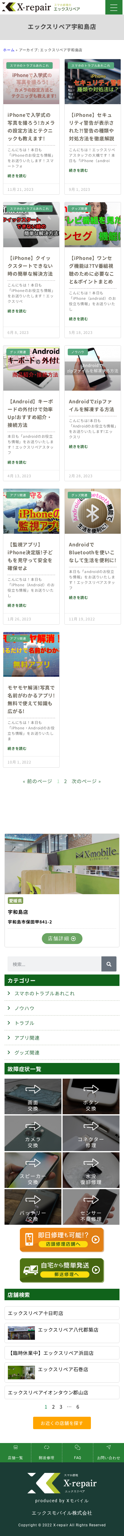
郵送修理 (46, 1458)
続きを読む (17, 175)
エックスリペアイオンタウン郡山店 (48, 1392)
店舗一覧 (15, 1458)
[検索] (108, 963)
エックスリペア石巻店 (63, 1369)
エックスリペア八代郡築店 (68, 1329)
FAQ (77, 1458)
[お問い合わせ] (109, 1447)
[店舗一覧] (16, 1447)
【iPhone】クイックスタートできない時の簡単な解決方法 (30, 265)
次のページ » (86, 781)
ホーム (8, 49)
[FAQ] (78, 1447)
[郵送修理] (47, 1447)
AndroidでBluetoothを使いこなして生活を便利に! (92, 552)
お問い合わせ (108, 1458)
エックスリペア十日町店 (36, 1313)
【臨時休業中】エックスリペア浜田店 (51, 1352)
